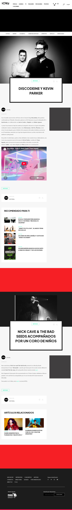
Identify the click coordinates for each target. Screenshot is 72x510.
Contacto (10, 479)
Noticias (8, 33)
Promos (46, 4)
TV (25, 4)
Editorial (8, 109)
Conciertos (22, 33)
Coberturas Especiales (33, 33)
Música (15, 4)
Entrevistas (44, 33)
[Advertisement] (36, 20)
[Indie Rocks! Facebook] (53, 3)
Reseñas (14, 33)
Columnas (16, 6)
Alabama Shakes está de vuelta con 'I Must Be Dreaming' (33, 432)
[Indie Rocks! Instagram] (57, 3)
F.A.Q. (16, 482)
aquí (37, 370)
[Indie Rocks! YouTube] (54, 5)
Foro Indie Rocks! (36, 479)
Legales (26, 479)
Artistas (36, 477)
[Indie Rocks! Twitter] (55, 3)
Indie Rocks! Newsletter (49, 491)
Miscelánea (38, 4)
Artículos (52, 33)
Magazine (31, 4)
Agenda (21, 4)
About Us (9, 482)
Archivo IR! (10, 477)
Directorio (18, 479)
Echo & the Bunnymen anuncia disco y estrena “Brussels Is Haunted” (29, 220)
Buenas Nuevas (61, 33)
